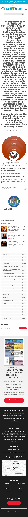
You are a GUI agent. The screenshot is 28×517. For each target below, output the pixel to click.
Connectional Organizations (14, 266)
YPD (14, 291)
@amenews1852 (5, 328)
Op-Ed (14, 315)
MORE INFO (14, 441)
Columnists (14, 263)
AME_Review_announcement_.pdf (10, 173)
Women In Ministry (14, 285)
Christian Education (13, 273)
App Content (14, 254)
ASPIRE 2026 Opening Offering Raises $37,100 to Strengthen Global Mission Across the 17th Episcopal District (16, 228)
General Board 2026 (13, 300)
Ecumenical (13, 294)
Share (25, 188)
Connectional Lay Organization (14, 279)
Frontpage (14, 297)
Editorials (14, 309)
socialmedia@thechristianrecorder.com (14, 452)
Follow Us (22, 328)
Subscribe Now (14, 503)
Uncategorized (14, 318)
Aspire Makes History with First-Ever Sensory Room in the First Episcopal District (17, 235)
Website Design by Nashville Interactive (14, 511)
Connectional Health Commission (14, 276)
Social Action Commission (13, 282)
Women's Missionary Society (13, 288)
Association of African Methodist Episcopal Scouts (14, 270)
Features (14, 312)
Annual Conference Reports (13, 306)
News (14, 303)
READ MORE (14, 422)
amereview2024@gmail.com (11, 179)
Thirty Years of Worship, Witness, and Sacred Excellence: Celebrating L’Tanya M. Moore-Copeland (17, 243)
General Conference (14, 260)
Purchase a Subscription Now (14, 400)
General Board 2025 (13, 257)
